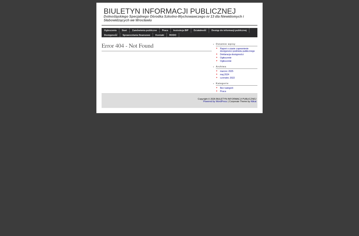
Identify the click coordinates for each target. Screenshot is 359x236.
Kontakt (159, 35)
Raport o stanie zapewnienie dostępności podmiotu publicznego (237, 49)
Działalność (200, 30)
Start (124, 30)
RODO (172, 35)
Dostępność (110, 35)
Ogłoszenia (110, 30)
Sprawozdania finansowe (136, 35)
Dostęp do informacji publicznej (229, 30)
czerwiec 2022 (227, 77)
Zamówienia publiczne (144, 30)
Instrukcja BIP (180, 30)
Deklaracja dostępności (232, 54)
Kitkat (253, 101)
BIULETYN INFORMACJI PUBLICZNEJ (170, 11)
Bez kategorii (226, 88)
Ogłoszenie (225, 57)
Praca (165, 30)
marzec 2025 (226, 71)
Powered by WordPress (215, 101)
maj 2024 (224, 74)
